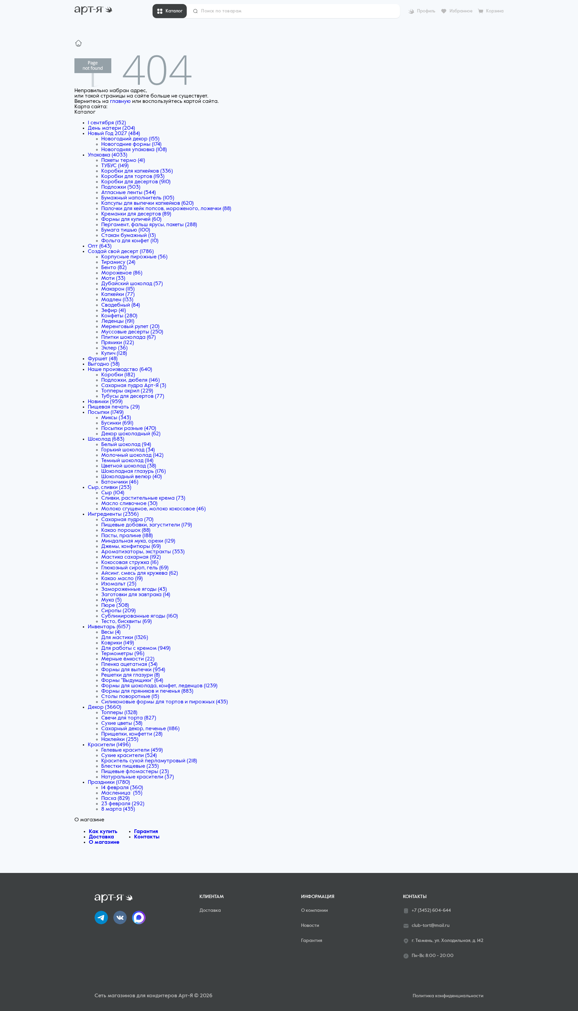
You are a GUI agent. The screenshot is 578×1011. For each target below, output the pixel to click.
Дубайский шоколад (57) (132, 284)
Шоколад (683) (106, 439)
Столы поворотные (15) (130, 696)
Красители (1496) (109, 745)
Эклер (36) (114, 348)
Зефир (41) (113, 310)
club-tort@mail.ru (431, 925)
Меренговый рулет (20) (130, 326)
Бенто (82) (114, 267)
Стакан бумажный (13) (128, 235)
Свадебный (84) (120, 305)
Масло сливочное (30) (129, 503)
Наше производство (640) (120, 369)
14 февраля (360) (122, 788)
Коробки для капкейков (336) (137, 171)
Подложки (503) (120, 187)
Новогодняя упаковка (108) (134, 149)
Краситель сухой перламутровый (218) (149, 761)
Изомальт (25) (118, 584)
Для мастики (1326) (124, 637)
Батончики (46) (119, 482)
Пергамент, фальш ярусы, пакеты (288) (149, 225)
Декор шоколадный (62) (131, 434)
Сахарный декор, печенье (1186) (140, 729)
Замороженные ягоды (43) (134, 589)
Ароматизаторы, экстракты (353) (143, 552)
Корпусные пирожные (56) (134, 257)
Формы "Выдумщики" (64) (132, 680)
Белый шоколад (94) (126, 444)
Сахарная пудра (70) (127, 519)
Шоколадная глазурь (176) (133, 471)
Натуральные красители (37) (137, 777)
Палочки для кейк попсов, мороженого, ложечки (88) (166, 208)
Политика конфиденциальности (448, 996)
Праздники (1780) (109, 782)
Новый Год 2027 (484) (114, 133)
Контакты (147, 837)
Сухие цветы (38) (121, 723)
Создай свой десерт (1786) (121, 251)
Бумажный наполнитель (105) (137, 198)
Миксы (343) (116, 418)
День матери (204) (111, 128)
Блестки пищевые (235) (130, 766)
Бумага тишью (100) (125, 230)
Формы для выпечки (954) (133, 670)
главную (120, 101)
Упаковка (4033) (107, 155)
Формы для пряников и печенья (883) (147, 691)
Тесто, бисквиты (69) (126, 621)
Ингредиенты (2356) (113, 514)
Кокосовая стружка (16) (130, 562)
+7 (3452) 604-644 (431, 910)
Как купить (103, 831)
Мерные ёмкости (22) (128, 659)
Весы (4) (111, 632)
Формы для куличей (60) (131, 219)
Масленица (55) (121, 793)
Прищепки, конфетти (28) (132, 734)
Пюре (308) (115, 605)
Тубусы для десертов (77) (132, 396)
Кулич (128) (114, 353)
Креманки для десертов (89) (136, 214)
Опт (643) (100, 246)
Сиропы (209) (118, 611)
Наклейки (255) (119, 739)
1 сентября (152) (107, 123)
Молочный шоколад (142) (132, 455)
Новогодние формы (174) (131, 144)
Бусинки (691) (117, 423)
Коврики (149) (117, 643)
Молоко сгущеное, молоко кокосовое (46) (153, 509)
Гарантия (146, 831)
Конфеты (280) (119, 316)
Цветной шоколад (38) (128, 466)
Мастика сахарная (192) (131, 557)
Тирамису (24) (118, 262)
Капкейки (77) (118, 294)
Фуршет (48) (103, 359)
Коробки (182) (118, 375)
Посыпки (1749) (106, 412)
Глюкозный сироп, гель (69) (135, 568)
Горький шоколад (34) (128, 450)
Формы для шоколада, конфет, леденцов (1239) (159, 686)
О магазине (104, 842)
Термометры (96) (122, 653)
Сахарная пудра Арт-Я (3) (133, 385)
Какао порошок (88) (126, 530)
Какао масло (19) (122, 578)
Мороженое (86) (121, 273)
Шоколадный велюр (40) (131, 477)
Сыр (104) (112, 493)
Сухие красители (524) (129, 755)
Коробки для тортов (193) (133, 176)
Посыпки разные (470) (128, 428)
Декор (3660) (104, 707)
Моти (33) (113, 278)
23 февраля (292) (122, 804)
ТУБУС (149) (115, 166)
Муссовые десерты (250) (132, 332)
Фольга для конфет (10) (130, 241)
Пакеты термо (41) (123, 160)
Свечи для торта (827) (128, 718)
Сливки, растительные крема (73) (143, 498)
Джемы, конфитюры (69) (131, 546)
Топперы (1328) (119, 712)
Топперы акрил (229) (127, 391)
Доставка (101, 837)
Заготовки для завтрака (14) (135, 594)
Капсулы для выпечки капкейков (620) (147, 203)
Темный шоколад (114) (127, 460)
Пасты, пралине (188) (127, 536)
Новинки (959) (105, 401)
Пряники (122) (117, 342)
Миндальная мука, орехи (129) (138, 541)
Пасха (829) (115, 798)
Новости (310, 925)
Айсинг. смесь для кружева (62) (139, 573)
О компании (314, 910)
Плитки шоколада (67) (128, 337)
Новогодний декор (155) (130, 139)
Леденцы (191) (117, 321)
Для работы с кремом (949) (136, 648)
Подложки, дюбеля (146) (130, 380)
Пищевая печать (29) (114, 407)
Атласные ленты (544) (128, 192)
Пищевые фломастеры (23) (135, 771)
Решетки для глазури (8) (130, 675)
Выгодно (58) (104, 364)
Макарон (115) (118, 289)
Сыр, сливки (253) (109, 487)
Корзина (495, 11)
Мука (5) (111, 600)
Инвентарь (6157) (109, 627)
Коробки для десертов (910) (136, 182)
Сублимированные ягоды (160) (139, 616)
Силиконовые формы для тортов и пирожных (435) (164, 702)
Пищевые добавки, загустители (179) (146, 525)
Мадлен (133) (117, 300)
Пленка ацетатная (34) (129, 664)
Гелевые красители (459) (132, 750)
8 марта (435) (118, 809)
